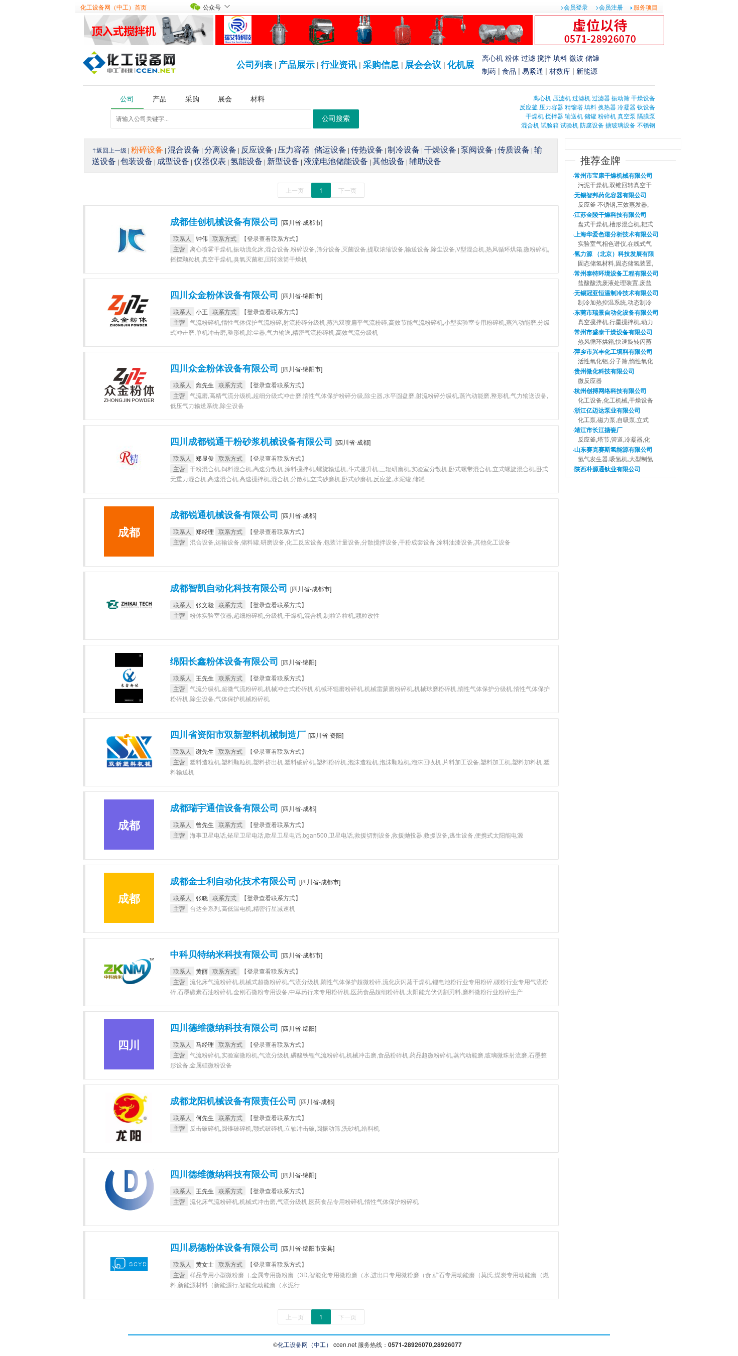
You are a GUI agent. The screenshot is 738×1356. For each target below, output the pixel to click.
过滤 (528, 58)
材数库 (559, 71)
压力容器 (551, 106)
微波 (576, 58)
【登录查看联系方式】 (271, 238)
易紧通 (532, 71)
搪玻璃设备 (620, 124)
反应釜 (529, 106)
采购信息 (381, 64)
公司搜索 (336, 118)
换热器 (607, 106)
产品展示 (297, 64)
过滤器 (601, 97)
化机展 (460, 64)
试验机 (569, 124)
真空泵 (627, 115)
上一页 (295, 190)
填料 (560, 58)
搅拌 (544, 58)
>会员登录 (574, 7)
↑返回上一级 (109, 150)
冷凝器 (627, 106)
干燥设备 (643, 97)
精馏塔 (574, 106)
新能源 (586, 71)
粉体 (512, 58)
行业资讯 (339, 64)
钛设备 (646, 106)
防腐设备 (592, 124)
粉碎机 (607, 115)
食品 (509, 71)
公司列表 (254, 64)
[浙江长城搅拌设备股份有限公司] (148, 29)
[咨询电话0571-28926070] (599, 29)
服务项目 (646, 7)
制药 (489, 71)
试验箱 (550, 124)
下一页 (347, 190)
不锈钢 (646, 124)
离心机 (492, 58)
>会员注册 (609, 7)
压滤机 (562, 97)
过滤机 (581, 97)
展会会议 (423, 64)
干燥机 (535, 115)
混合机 (530, 124)
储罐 (592, 58)
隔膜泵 (646, 115)
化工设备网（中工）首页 (113, 7)
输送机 (574, 115)
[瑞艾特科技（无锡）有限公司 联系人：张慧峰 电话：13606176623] (374, 29)
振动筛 (620, 97)
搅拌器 (554, 115)
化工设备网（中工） (305, 1344)
